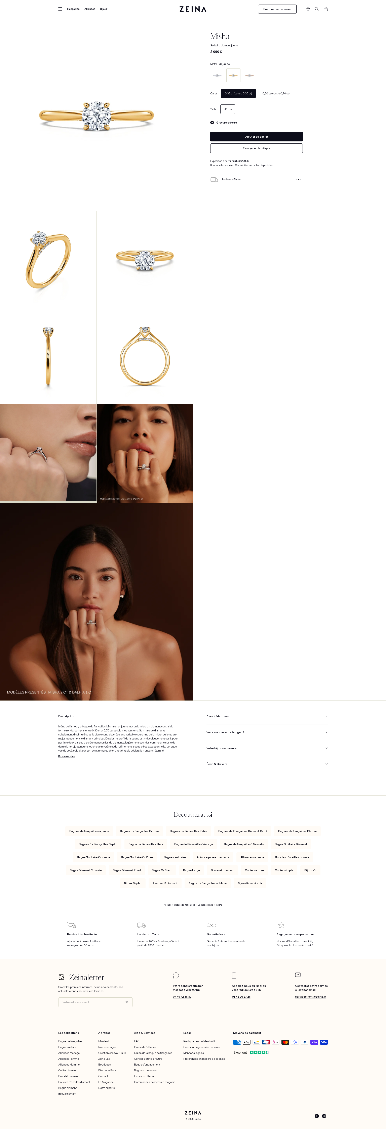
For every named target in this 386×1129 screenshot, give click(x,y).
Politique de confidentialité (199, 1041)
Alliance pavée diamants (213, 857)
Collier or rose (254, 870)
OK (126, 1002)
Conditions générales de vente (201, 1047)
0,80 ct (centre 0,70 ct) (276, 93)
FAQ (137, 1041)
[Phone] (234, 977)
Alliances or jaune (252, 857)
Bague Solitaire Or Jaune (93, 857)
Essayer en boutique (256, 148)
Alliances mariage (69, 1052)
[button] (60, 9)
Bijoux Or (310, 870)
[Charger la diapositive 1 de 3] (296, 180)
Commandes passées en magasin (154, 1082)
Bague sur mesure (145, 1070)
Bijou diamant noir (250, 883)
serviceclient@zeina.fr (310, 996)
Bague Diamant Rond (127, 870)
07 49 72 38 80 (182, 996)
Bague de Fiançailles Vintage (193, 844)
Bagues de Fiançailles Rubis (188, 831)
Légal (187, 1033)
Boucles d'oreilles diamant (74, 1082)
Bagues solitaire (175, 857)
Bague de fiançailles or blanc (208, 883)
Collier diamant (67, 1070)
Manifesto (104, 1041)
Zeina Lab (104, 1058)
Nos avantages (107, 1047)
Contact (103, 1076)
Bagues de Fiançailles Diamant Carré (242, 831)
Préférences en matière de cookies (204, 1058)
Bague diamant (67, 1087)
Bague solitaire (67, 1047)
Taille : (213, 109)
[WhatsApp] (176, 977)
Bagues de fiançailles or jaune (89, 831)
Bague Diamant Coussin (86, 870)
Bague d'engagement (147, 1064)
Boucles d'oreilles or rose (292, 857)
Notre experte (106, 1087)
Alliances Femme (68, 1058)
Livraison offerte (144, 1076)
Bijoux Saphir (133, 883)
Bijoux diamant (67, 1093)
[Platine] (217, 75)
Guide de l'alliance (145, 1047)
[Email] (298, 976)
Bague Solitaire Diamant (291, 844)
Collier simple (284, 870)
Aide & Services (144, 1033)
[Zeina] (193, 9)
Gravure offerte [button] (226, 122)
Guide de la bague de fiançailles (153, 1052)
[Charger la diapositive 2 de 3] (298, 180)
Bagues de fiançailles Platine (297, 831)
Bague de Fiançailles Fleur (145, 844)
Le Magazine (106, 1082)
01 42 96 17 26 (241, 996)
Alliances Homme (69, 1064)
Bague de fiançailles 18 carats (244, 844)
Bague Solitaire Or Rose (137, 857)
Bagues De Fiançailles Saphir (98, 844)
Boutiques (104, 1064)
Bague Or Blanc (162, 870)
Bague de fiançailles (70, 1041)
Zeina (198, 1119)
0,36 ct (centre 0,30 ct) (238, 93)
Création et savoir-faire (112, 1052)
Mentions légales (193, 1052)
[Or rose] (249, 75)
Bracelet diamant (222, 870)
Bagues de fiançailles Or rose (139, 831)
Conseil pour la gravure (148, 1058)
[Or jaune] (233, 75)
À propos (104, 1033)
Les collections (68, 1033)
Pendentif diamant (165, 883)
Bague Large (191, 870)
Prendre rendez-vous (277, 9)
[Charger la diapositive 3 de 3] (300, 180)
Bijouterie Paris (107, 1070)
